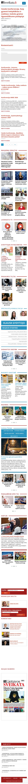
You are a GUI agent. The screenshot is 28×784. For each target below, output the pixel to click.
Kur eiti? (7, 744)
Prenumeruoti (5, 614)
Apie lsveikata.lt (7, 778)
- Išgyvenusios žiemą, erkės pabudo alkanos (17, 331)
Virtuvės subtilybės (9, 433)
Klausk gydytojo (14, 323)
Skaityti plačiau (5, 80)
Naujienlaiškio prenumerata (11, 610)
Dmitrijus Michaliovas (16, 623)
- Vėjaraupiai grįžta (23, 341)
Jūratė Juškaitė (14, 641)
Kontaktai (22, 778)
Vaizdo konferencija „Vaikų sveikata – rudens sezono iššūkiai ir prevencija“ (13, 87)
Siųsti (22, 62)
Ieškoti (5, 592)
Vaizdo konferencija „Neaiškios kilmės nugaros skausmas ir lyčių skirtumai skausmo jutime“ (12, 135)
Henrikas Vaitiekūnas (15, 633)
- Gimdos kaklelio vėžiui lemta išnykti (19, 334)
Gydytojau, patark (8, 430)
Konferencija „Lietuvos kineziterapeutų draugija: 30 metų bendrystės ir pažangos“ (13, 69)
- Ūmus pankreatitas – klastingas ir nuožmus (17, 343)
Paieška (4, 590)
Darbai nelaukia (14, 603)
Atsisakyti (20, 614)
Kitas (15, 144)
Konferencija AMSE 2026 (9, 97)
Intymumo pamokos (19, 430)
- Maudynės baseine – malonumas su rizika (17, 336)
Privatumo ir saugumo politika (14, 781)
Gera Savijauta (14, 436)
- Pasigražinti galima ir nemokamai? (19, 339)
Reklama (15, 778)
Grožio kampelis (20, 433)
